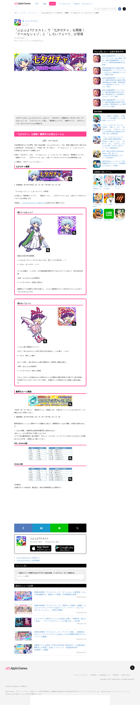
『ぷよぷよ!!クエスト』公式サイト (33, 203)
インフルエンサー (65, 4)
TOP (36, 4)
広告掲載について (105, 675)
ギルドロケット (87, 4)
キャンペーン (30, 21)
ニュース (52, 4)
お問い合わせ (126, 675)
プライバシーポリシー (81, 675)
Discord (76, 4)
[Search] (115, 8)
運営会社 (116, 675)
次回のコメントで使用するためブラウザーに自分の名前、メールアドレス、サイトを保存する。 (47, 573)
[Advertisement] (50, 97)
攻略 (44, 4)
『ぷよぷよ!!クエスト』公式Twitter (28, 560)
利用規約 (94, 675)
